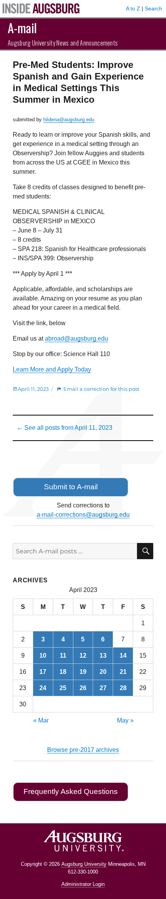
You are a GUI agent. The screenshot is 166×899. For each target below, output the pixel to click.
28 (123, 688)
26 (83, 688)
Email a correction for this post (101, 389)
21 (123, 671)
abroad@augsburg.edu (76, 338)
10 (42, 655)
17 (42, 671)
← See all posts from (64, 427)
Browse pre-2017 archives (83, 749)
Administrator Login (83, 884)
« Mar (41, 720)
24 (42, 688)
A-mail (22, 28)
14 (123, 655)
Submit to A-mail (71, 487)
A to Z (133, 8)
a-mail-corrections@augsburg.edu (83, 514)
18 (62, 671)
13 (103, 655)
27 (103, 688)
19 (83, 671)
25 (62, 688)
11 (63, 655)
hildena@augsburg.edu (68, 119)
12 (83, 655)
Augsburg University (84, 864)
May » (125, 720)
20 (103, 671)
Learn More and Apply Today (52, 369)
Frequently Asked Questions (71, 791)
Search (153, 8)
